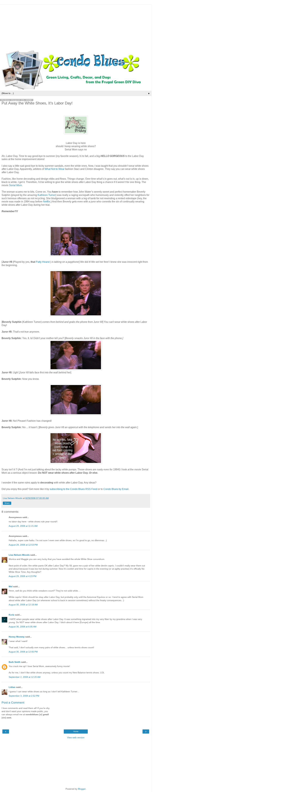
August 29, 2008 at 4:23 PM (22, 576)
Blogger (82, 789)
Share (7, 503)
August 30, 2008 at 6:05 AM (22, 626)
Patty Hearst (43, 262)
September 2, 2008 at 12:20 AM (25, 677)
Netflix (46, 201)
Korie (11, 614)
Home (75, 731)
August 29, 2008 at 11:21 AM (23, 526)
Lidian (12, 687)
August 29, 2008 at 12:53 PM (23, 544)
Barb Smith (15, 662)
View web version (75, 737)
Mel (10, 586)
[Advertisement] (76, 27)
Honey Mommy (17, 636)
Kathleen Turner (47, 195)
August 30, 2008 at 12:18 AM (23, 604)
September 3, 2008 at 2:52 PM (24, 696)
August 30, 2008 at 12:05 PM (23, 651)
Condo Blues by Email (115, 489)
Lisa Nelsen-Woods (19, 555)
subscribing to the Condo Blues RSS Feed (73, 489)
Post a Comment (13, 702)
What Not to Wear (55, 169)
